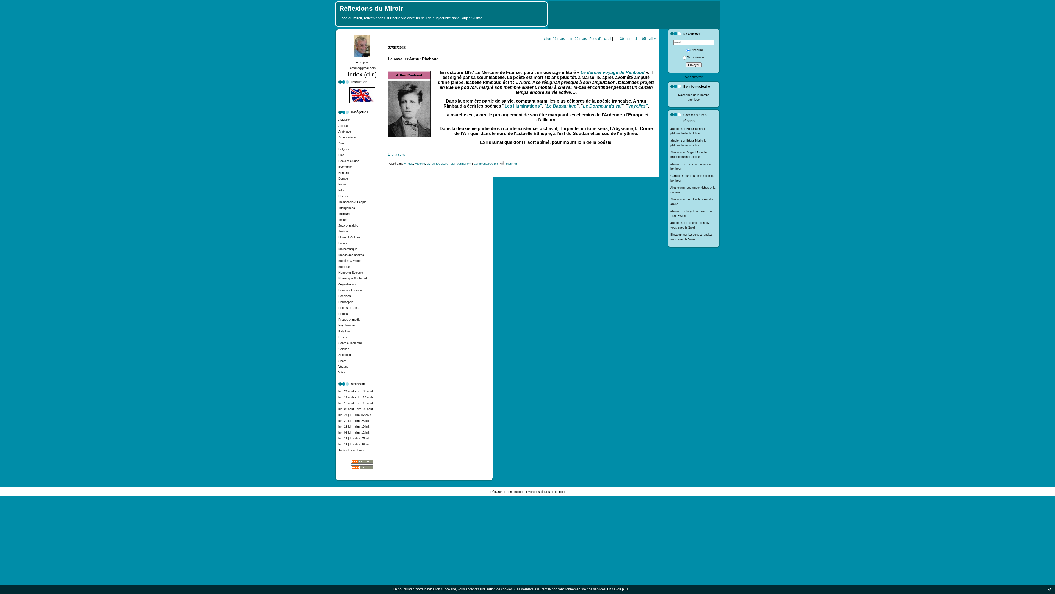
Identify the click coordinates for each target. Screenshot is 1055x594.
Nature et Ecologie (350, 272)
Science (343, 349)
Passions (344, 296)
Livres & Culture (349, 237)
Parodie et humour (350, 290)
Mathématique (347, 249)
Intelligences (346, 208)
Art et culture (347, 137)
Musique (344, 266)
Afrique (343, 125)
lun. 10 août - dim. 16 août (355, 403)
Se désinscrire (696, 57)
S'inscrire (696, 49)
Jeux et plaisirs (348, 225)
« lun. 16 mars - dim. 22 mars (565, 38)
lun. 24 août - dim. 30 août (355, 391)
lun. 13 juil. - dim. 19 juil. (354, 426)
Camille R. (677, 175)
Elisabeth (676, 234)
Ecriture (343, 172)
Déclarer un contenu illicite (507, 491)
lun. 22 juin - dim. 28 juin (354, 444)
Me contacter (694, 77)
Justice (343, 231)
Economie (345, 166)
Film (341, 190)
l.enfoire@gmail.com (362, 68)
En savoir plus (617, 589)
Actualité (344, 119)
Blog (341, 154)
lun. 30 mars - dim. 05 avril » (635, 38)
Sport (342, 360)
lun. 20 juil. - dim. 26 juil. (354, 420)
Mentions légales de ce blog (546, 491)
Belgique (344, 149)
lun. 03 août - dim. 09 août (355, 409)
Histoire (343, 196)
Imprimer (510, 163)
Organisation (347, 284)
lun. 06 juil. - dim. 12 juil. (354, 432)
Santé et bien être (350, 343)
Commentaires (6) (486, 163)
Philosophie (346, 302)
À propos (362, 62)
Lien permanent (461, 163)
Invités (342, 219)
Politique (343, 313)
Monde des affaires (351, 255)
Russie (343, 337)
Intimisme (344, 213)
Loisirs (342, 243)
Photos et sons (348, 307)
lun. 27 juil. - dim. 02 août (354, 415)
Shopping (344, 354)
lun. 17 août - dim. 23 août (355, 397)
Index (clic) (362, 74)
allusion (675, 128)
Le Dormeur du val (602, 106)
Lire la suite (396, 154)
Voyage (343, 366)
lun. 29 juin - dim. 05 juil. (354, 438)
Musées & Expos (349, 260)
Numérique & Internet (352, 278)
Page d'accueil (600, 38)
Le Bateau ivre (561, 106)
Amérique (344, 131)
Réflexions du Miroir (371, 8)
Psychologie (346, 325)
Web (341, 372)
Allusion (675, 152)
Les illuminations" (523, 106)
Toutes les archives (351, 450)
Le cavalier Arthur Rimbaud (413, 59)
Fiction (342, 184)
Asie (341, 143)
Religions (344, 331)
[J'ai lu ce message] (1049, 589)
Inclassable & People (352, 202)
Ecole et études (348, 161)
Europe (343, 178)
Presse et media (349, 319)
